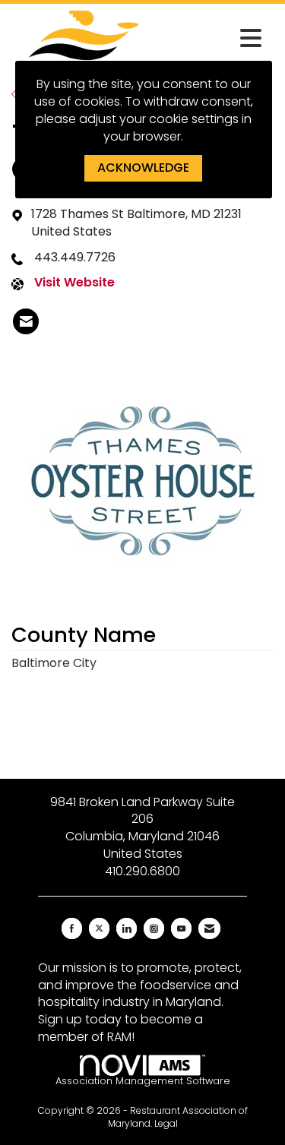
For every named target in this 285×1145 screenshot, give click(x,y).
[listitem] (25, 321)
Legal (166, 1123)
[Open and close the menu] (213, 39)
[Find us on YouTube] (181, 928)
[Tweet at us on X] (99, 928)
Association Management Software (142, 1080)
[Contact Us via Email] (209, 928)
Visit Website (74, 282)
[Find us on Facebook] (72, 928)
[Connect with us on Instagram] (154, 928)
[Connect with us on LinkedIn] (126, 928)
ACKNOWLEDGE (143, 167)
